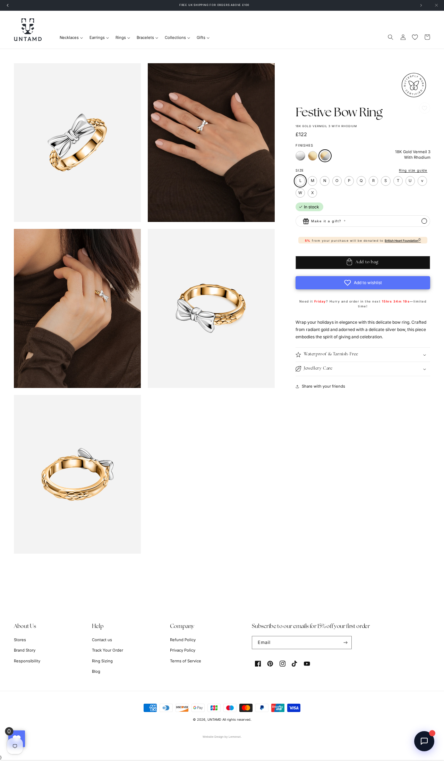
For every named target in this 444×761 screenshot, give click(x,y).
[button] (391, 37)
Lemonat (235, 736)
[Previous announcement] (7, 5)
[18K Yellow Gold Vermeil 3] (312, 159)
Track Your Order (107, 650)
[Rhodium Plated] (300, 159)
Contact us (102, 639)
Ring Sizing (102, 661)
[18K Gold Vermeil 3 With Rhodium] (325, 155)
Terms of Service (185, 661)
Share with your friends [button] (323, 386)
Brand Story (24, 650)
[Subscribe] (345, 642)
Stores (20, 639)
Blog (96, 671)
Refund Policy (183, 639)
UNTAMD (214, 719)
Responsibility (27, 661)
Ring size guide (413, 170)
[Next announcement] (421, 5)
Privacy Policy (182, 650)
